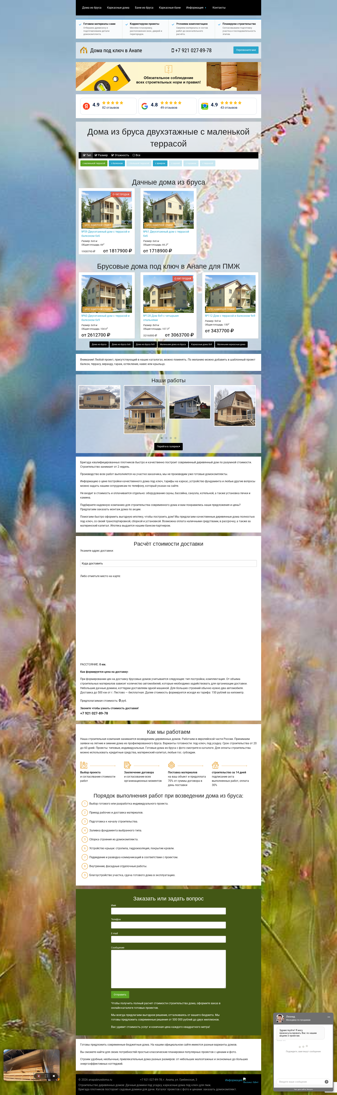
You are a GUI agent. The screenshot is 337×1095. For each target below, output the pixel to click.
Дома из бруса (91, 7)
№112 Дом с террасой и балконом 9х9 (230, 315)
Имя (113, 905)
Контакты (219, 7)
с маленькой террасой (94, 163)
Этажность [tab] (121, 155)
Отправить (120, 994)
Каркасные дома (118, 7)
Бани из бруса (144, 7)
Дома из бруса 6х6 (121, 344)
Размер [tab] (102, 155)
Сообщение (117, 947)
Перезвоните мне (246, 50)
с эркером (160, 163)
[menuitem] (91, 7)
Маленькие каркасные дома (231, 344)
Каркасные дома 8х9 (201, 344)
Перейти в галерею (168, 446)
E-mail (114, 933)
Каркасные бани (170, 7)
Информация (194, 7)
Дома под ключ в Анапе (115, 50)
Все (137, 155)
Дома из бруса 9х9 (145, 344)
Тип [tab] (88, 155)
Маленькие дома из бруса (173, 344)
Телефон (116, 919)
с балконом (117, 163)
